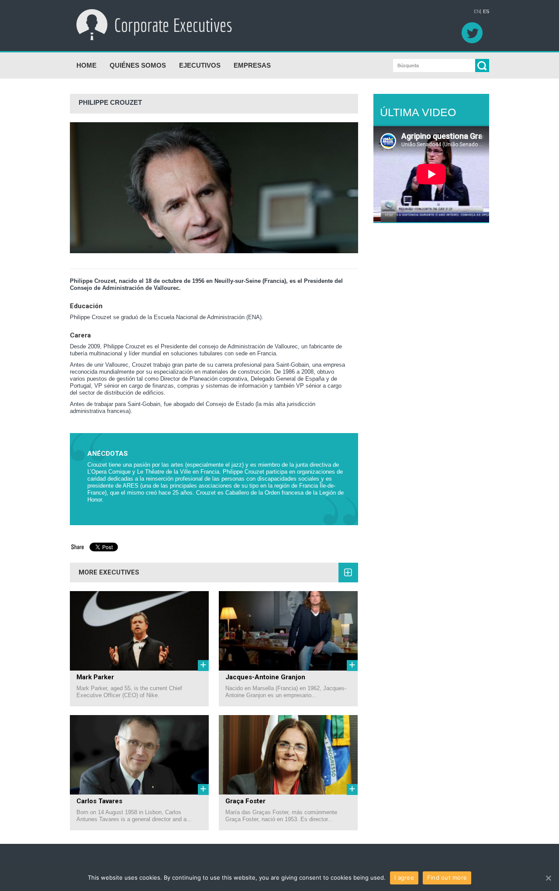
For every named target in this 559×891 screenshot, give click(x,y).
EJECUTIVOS (200, 65)
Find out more (447, 877)
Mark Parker (95, 677)
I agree (404, 877)
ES (486, 11)
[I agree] (548, 878)
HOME (86, 65)
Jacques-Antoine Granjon (265, 677)
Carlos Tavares (99, 801)
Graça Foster (245, 801)
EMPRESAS (252, 65)
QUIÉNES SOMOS (138, 65)
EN (477, 11)
